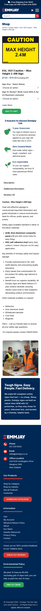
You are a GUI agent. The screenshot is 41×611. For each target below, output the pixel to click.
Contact (6, 538)
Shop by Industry (10, 487)
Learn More (7, 105)
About (6, 526)
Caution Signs (13, 28)
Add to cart (11, 111)
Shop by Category (11, 484)
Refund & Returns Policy (14, 523)
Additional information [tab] (14, 189)
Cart (5, 517)
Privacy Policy (9, 535)
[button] (32, 10)
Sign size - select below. (13, 84)
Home (4, 28)
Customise (8, 493)
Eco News (7, 529)
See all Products (10, 490)
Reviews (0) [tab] (9, 195)
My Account (8, 520)
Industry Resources (11, 532)
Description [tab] (9, 183)
